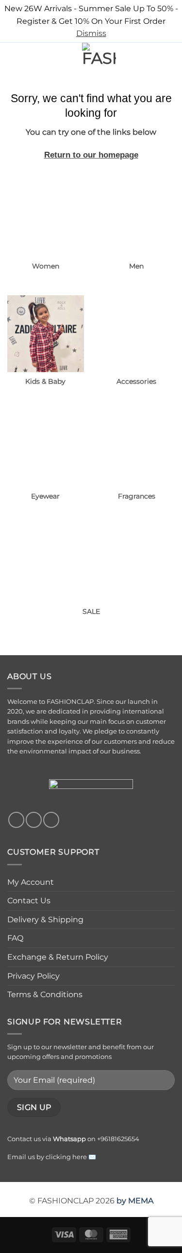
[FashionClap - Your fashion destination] (99, 60)
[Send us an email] (51, 820)
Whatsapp (69, 1139)
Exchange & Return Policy (57, 957)
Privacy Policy (33, 976)
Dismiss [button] (91, 33)
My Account (30, 882)
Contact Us (28, 900)
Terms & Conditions (45, 994)
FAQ (15, 938)
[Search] (29, 60)
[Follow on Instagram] (34, 820)
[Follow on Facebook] (16, 820)
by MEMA (134, 1200)
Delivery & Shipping (45, 919)
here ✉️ (84, 1157)
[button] (13, 60)
